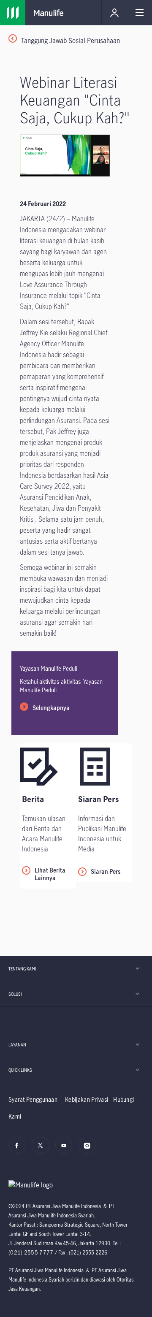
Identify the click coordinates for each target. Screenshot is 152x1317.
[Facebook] (19, 1149)
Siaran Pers (105, 871)
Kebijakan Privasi (86, 1099)
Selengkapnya (51, 708)
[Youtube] (66, 1149)
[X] (42, 1149)
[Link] (12, 12)
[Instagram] (89, 1149)
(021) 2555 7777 (31, 1252)
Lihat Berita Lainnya (50, 874)
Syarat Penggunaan (32, 1099)
